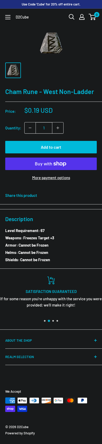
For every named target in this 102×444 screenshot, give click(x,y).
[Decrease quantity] (30, 127)
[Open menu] (7, 17)
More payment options (51, 177)
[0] (92, 17)
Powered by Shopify (20, 433)
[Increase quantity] (57, 127)
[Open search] (72, 17)
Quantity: (13, 128)
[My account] (81, 17)
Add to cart (51, 147)
